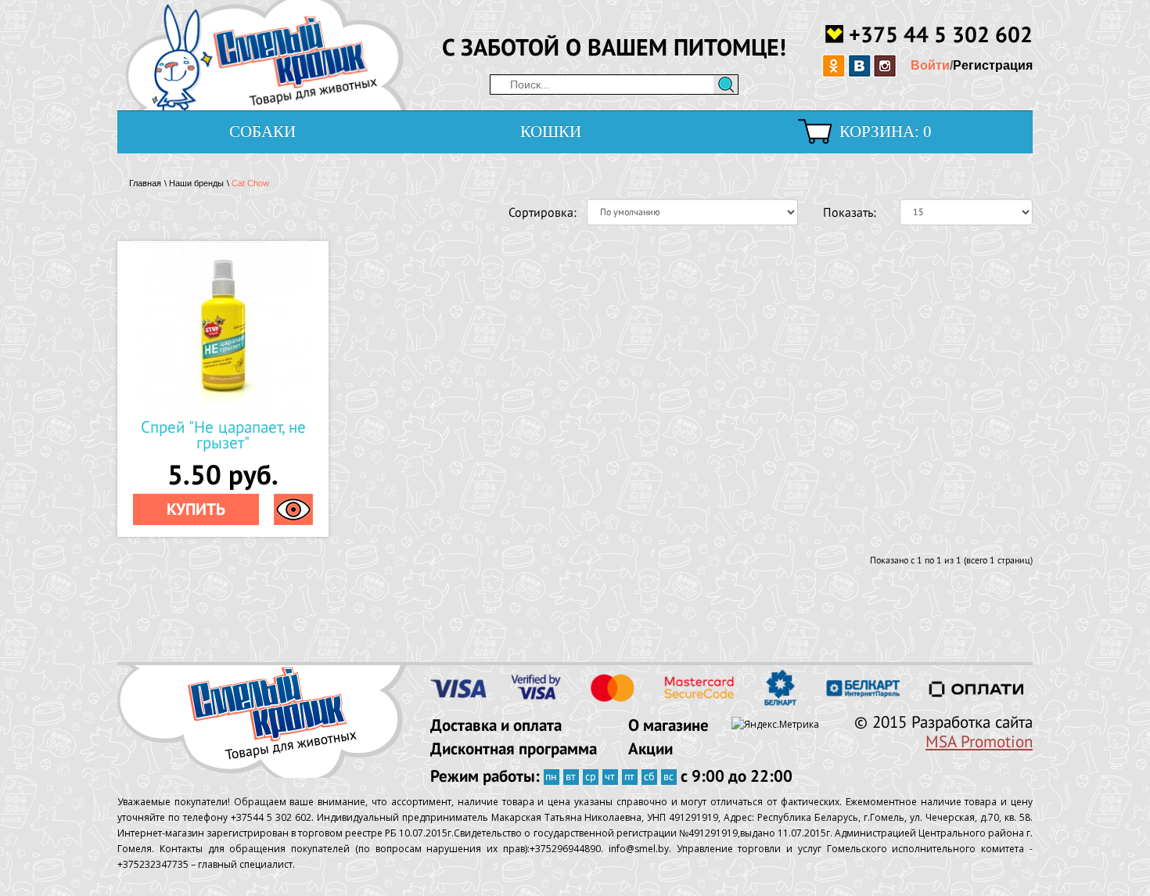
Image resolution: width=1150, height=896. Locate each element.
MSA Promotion (979, 742)
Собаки (262, 131)
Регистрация (993, 65)
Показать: (849, 212)
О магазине (668, 725)
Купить (196, 509)
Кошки (550, 131)
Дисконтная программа (513, 748)
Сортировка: (536, 212)
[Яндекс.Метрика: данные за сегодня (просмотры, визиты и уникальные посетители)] (775, 724)
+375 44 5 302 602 (941, 33)
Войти (930, 65)
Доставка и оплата (496, 725)
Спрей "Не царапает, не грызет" (223, 434)
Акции (650, 748)
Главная (145, 183)
